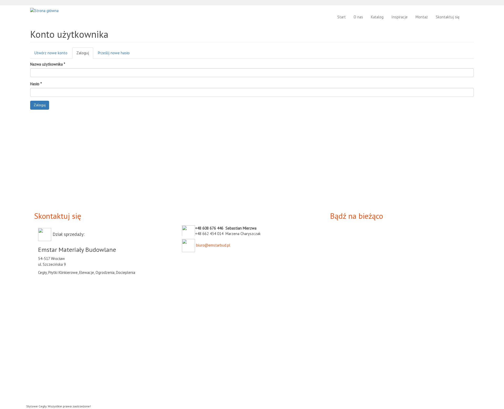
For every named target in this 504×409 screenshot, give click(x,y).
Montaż (422, 16)
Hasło (36, 83)
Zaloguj (84, 54)
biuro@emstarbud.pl (213, 245)
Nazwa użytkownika (47, 64)
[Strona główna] (46, 10)
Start (341, 16)
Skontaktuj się (447, 16)
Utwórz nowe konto (50, 52)
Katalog (377, 16)
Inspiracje (399, 16)
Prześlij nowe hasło (114, 52)
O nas (358, 16)
